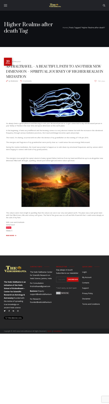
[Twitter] (4, 311)
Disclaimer (86, 299)
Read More (10, 235)
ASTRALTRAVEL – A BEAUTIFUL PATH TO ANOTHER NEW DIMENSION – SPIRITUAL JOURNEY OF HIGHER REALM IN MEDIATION (54, 71)
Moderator (14, 81)
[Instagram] (18, 311)
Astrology (16, 61)
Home (65, 28)
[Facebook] (9, 311)
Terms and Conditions (91, 304)
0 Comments (27, 81)
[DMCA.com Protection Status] (62, 293)
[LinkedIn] (13, 311)
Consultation (57, 331)
